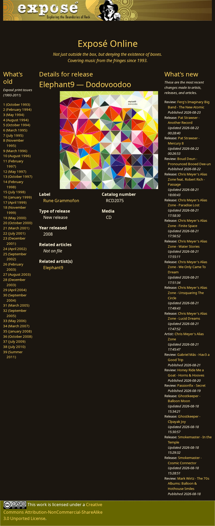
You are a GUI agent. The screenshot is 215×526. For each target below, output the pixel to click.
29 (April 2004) (14, 289)
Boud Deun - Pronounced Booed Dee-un (189, 161)
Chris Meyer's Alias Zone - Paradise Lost (187, 203)
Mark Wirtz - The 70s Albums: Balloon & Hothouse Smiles (188, 483)
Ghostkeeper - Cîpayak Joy (184, 419)
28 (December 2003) (14, 282)
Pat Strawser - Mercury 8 (184, 141)
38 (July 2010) (14, 346)
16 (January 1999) (17, 197)
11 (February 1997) (13, 164)
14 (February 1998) (13, 184)
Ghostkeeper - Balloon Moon (184, 398)
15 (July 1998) (14, 192)
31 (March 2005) (16, 305)
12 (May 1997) (14, 171)
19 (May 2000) (14, 217)
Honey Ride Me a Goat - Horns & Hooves (186, 373)
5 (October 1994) (16, 125)
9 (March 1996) (15, 150)
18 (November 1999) (14, 210)
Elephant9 (53, 267)
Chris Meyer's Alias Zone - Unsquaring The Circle (187, 292)
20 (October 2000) (17, 222)
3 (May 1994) (13, 114)
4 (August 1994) (16, 120)
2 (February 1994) (17, 109)
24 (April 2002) (14, 248)
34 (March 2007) (16, 326)
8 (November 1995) (13, 143)
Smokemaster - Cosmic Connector (185, 460)
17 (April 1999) (14, 202)
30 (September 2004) (14, 298)
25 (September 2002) (14, 257)
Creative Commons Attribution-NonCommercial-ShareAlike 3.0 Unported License (53, 511)
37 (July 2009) (14, 341)
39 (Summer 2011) (13, 354)
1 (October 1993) (16, 104)
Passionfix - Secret (191, 385)
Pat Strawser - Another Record (184, 120)
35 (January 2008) (17, 331)
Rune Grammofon (61, 200)
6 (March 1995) (15, 130)
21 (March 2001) (16, 228)
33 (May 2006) (14, 320)
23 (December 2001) (14, 241)
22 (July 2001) (14, 233)
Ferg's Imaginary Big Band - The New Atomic (188, 104)
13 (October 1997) (17, 176)
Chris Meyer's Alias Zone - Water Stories (187, 244)
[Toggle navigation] (26, 28)
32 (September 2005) (14, 313)
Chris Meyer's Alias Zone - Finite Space (187, 223)
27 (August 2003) (17, 274)
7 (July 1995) (13, 135)
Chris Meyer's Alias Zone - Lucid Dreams (187, 316)
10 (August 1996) (17, 155)
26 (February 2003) (13, 267)
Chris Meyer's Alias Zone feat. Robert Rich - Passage (187, 179)
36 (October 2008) (17, 336)
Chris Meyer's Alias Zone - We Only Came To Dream (187, 266)
